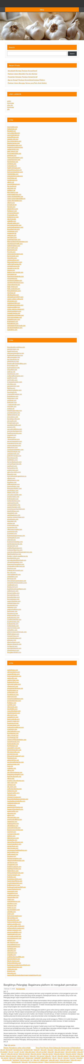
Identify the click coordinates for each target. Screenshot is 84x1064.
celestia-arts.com (12, 139)
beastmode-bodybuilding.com (16, 363)
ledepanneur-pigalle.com (15, 272)
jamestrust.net (11, 205)
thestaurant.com (12, 587)
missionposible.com (13, 307)
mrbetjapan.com (12, 231)
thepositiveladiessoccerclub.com (17, 799)
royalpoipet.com (12, 585)
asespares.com (12, 821)
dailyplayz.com (12, 607)
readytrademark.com (14, 934)
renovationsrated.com (14, 936)
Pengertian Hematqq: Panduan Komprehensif (22, 77)
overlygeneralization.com (15, 449)
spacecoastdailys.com (14, 932)
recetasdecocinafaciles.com (16, 801)
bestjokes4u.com (12, 396)
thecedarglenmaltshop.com (16, 347)
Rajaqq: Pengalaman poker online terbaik (17, 1048)
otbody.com (11, 202)
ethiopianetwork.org (13, 452)
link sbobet (3, 1052)
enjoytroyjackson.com (14, 844)
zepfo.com (10, 914)
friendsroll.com (12, 758)
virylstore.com (11, 164)
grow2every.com (12, 864)
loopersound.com (13, 723)
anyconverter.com (13, 213)
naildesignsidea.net (13, 803)
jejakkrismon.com (13, 217)
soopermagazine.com (14, 930)
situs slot (50, 1052)
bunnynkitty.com (12, 248)
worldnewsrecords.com (14, 544)
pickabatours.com (13, 361)
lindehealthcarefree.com (15, 355)
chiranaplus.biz (12, 278)
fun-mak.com (11, 572)
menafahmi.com (12, 893)
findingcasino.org (12, 499)
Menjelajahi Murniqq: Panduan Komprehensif (22, 71)
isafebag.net (11, 190)
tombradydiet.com (13, 744)
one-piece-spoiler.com (14, 495)
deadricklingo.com (13, 511)
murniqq (72, 1058)
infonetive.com (12, 258)
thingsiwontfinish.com (14, 652)
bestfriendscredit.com (14, 776)
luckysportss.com (12, 624)
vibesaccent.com (12, 686)
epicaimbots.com (12, 846)
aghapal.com (11, 785)
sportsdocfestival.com (14, 648)
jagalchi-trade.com (13, 721)
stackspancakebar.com (14, 280)
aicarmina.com (12, 696)
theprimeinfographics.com (15, 564)
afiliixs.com (10, 815)
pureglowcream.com (13, 239)
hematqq (79, 1058)
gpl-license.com (12, 862)
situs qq (3, 1054)
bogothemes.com (13, 733)
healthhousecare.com (14, 866)
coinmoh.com (11, 832)
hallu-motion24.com (13, 289)
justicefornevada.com (14, 456)
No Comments (20, 989)
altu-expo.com (11, 787)
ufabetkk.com (11, 221)
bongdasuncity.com (13, 419)
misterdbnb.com (12, 576)
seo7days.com (12, 237)
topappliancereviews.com (15, 315)
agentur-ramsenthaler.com (15, 517)
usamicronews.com (13, 628)
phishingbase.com (13, 634)
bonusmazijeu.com (13, 593)
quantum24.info (12, 531)
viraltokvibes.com (12, 174)
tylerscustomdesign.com (15, 157)
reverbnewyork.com (13, 713)
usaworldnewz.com (13, 674)
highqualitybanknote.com (15, 873)
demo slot (12, 1058)
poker (9, 101)
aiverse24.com (12, 953)
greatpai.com (11, 805)
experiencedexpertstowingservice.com (19, 552)
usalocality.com (12, 678)
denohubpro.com (12, 490)
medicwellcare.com (13, 538)
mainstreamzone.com (14, 443)
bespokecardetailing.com (15, 774)
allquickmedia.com (13, 223)
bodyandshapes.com (14, 963)
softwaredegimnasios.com (15, 928)
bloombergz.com (12, 192)
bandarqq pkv (18, 1050)
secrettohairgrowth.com (15, 243)
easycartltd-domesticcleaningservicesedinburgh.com (24, 975)
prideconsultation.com (14, 390)
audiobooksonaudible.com (15, 957)
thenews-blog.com (13, 920)
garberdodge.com (13, 149)
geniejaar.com (11, 400)
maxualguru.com (12, 417)
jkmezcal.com (11, 579)
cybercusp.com (12, 969)
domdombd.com (12, 605)
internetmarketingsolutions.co (16, 476)
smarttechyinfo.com (13, 413)
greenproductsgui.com (14, 431)
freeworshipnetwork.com (15, 809)
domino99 (9, 1050)
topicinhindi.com (12, 351)
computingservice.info (14, 464)
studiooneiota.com (13, 497)
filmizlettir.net (11, 131)
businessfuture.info (13, 368)
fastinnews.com (12, 611)
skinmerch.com (12, 715)
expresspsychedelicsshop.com (17, 850)
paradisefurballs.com (14, 425)
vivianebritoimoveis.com (15, 176)
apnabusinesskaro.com (14, 327)
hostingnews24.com (13, 875)
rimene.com (11, 270)
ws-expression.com (13, 910)
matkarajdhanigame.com (15, 376)
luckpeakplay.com (13, 626)
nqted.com (10, 899)
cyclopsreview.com (13, 834)
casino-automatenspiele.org (16, 198)
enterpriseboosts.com (14, 194)
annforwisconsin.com (14, 701)
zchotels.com (11, 912)
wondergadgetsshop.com (15, 762)
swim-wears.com (12, 151)
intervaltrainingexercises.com (16, 581)
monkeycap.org (12, 180)
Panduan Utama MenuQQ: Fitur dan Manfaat (22, 74)
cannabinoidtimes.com (14, 429)
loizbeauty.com (12, 211)
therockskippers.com (14, 291)
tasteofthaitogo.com (13, 246)
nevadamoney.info (13, 268)
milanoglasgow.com (13, 284)
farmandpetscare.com (14, 462)
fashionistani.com (13, 852)
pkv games (11, 1045)
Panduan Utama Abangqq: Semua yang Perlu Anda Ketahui (27, 83)
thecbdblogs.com (12, 323)
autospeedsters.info (13, 505)
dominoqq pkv (7, 1060)
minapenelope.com (13, 725)
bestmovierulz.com (13, 719)
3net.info (10, 766)
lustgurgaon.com (12, 398)
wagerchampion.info (13, 507)
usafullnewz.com (12, 670)
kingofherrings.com (13, 229)
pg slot (22, 1052)
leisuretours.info (12, 458)
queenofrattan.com (13, 486)
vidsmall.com (11, 540)
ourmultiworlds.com (13, 133)
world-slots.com (12, 380)
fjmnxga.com (11, 252)
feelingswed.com (12, 854)
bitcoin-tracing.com (13, 961)
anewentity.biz (11, 233)
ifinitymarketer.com (13, 615)
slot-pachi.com (12, 421)
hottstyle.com (11, 877)
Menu (42, 9)
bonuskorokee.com (13, 597)
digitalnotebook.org (13, 415)
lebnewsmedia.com (13, 752)
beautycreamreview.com (15, 830)
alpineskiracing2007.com (15, 297)
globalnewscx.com (13, 480)
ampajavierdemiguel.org (15, 688)
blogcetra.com (11, 474)
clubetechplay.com (13, 603)
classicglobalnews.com (14, 967)
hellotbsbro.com (12, 460)
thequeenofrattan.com (14, 488)
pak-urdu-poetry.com (14, 472)
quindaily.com (11, 948)
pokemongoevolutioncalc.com (17, 632)
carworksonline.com (13, 159)
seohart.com (11, 940)
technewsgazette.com (14, 225)
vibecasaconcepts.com (14, 529)
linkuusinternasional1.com (15, 756)
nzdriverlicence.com (13, 901)
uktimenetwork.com (13, 672)
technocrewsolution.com (15, 172)
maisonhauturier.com (14, 889)
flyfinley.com (11, 388)
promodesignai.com (13, 944)
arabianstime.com (13, 823)
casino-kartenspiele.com (15, 196)
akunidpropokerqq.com (14, 772)
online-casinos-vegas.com (15, 309)
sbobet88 (37, 1058)
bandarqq (16, 1060)
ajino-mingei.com (12, 735)
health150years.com (13, 168)
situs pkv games (59, 1050)
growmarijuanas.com (14, 445)
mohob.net (10, 408)
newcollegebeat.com (14, 711)
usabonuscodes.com (14, 924)
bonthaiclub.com (12, 746)
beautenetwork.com (13, 959)
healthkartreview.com (14, 869)
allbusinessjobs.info (13, 357)
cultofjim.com (11, 705)
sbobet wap (20, 1058)
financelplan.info (12, 365)
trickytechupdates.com (14, 317)
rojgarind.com (11, 435)
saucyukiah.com (12, 127)
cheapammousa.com (14, 797)
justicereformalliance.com (15, 727)
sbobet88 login (46, 1058)
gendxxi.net (11, 523)
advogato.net (11, 188)
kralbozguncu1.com (13, 885)
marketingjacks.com (13, 313)
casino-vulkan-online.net (15, 299)
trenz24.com (11, 207)
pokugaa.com (11, 640)
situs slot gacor (30, 1052)
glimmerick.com (12, 707)
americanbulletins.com (14, 819)
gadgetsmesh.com (13, 454)
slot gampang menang (36, 1062)
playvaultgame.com (13, 642)
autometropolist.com (13, 828)
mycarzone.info (12, 527)
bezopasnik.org (12, 250)
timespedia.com (12, 215)
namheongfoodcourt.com (15, 282)
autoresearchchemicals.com (16, 325)
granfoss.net (11, 293)
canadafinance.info (13, 266)
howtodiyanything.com (14, 879)
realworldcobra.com (13, 501)
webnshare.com (12, 447)
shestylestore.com (13, 650)
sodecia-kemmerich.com (15, 570)
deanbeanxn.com (13, 374)
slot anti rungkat (41, 1052)
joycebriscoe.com (13, 694)
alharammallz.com (13, 817)
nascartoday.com (12, 897)
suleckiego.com (12, 330)
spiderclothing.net (13, 760)
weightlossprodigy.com (14, 411)
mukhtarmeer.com (13, 895)
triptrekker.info (11, 521)
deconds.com (11, 973)
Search (12, 47)
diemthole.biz (11, 219)
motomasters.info (13, 525)
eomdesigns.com (12, 519)
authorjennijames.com (14, 789)
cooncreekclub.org (13, 135)
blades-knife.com (12, 492)
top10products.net (13, 359)
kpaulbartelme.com (13, 558)
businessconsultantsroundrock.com (18, 965)
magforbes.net (12, 178)
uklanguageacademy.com (15, 353)
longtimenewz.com (13, 622)
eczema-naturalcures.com (15, 780)
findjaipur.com (11, 703)
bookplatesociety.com (14, 750)
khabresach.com (12, 321)
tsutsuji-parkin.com (13, 793)
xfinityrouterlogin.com (14, 311)
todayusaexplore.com (14, 676)
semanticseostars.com (14, 441)
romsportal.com (12, 646)
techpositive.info (12, 468)
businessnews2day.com (15, 542)
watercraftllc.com (12, 811)
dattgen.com (11, 836)
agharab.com (11, 795)
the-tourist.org (11, 186)
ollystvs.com (11, 478)
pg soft (16, 1052)
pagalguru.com (12, 903)
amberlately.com (12, 692)
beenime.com (11, 568)
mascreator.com (12, 891)
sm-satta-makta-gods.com (15, 926)
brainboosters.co (12, 690)
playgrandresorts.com (14, 644)
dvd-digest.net (11, 274)
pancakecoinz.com (13, 386)
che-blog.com (11, 384)
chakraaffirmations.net (14, 394)
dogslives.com (11, 482)
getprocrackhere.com (14, 609)
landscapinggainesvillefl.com (16, 887)
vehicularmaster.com (14, 684)
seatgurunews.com (13, 764)
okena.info (10, 770)
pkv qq (2, 1050)
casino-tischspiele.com (14, 200)
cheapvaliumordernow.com (16, 566)
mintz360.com (11, 406)
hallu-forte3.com (12, 286)
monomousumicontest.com (16, 509)
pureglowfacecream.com (15, 227)
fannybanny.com (12, 613)
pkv (8, 109)
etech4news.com (12, 848)
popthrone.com (12, 378)
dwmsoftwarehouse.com (15, 842)
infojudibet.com (12, 370)
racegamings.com (13, 636)
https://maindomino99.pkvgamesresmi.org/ (58, 1062)
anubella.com (11, 955)
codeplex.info (11, 768)
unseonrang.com (12, 470)
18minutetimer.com (13, 439)
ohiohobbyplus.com (13, 731)
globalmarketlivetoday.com (15, 860)
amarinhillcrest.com (13, 184)
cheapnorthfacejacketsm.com (16, 739)
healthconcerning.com (14, 433)
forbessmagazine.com (14, 858)
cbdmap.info (11, 372)
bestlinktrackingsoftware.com (16, 589)
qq (31, 1060)
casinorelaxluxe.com (13, 601)
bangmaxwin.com (13, 256)
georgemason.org (13, 349)
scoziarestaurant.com (14, 938)
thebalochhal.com (13, 682)
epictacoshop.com (13, 260)
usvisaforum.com (12, 717)
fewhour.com (11, 437)
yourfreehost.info (12, 737)
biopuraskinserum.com (14, 262)
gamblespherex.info (13, 515)
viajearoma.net (12, 791)
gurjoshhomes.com (13, 742)
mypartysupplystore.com (15, 698)
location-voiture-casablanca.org (17, 556)
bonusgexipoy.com (13, 599)
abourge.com (11, 813)
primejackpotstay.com (14, 638)
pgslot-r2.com (11, 907)
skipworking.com (12, 209)
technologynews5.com (14, 916)
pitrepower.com (12, 301)
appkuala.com (11, 235)
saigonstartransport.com (15, 254)
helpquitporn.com (13, 871)
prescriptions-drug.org (14, 170)
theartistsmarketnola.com (15, 276)
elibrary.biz (10, 778)
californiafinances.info (14, 264)
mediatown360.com (13, 303)
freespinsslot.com (13, 423)
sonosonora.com (12, 754)
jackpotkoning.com (13, 617)
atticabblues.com (12, 826)
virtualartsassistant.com (15, 562)
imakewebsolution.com (14, 382)
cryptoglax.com (12, 729)
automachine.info (12, 503)
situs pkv (10, 105)
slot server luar (78, 1050)
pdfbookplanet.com (13, 484)
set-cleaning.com (12, 942)
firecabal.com (11, 856)
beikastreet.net (12, 129)
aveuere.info (11, 427)
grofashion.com (12, 630)
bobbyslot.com (12, 402)
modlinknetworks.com (14, 620)
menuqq (66, 1058)
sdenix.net (10, 182)
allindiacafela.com (13, 295)
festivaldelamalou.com (14, 145)
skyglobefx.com (12, 513)
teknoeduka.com (12, 918)
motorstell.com (12, 166)
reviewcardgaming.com (14, 550)
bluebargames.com (13, 143)
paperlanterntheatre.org (15, 807)
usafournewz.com (13, 680)
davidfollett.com (12, 709)
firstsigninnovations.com (15, 147)
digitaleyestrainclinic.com (15, 305)
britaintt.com (11, 971)
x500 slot (69, 1050)
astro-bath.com (12, 782)
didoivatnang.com (13, 838)
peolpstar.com (11, 155)
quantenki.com (12, 533)
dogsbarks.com (12, 840)
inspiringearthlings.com (14, 881)
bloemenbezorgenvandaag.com (17, 241)
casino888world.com (14, 574)
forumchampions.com (14, 141)
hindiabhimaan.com (13, 319)
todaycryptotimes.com (14, 922)
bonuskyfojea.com (13, 595)
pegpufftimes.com (13, 137)
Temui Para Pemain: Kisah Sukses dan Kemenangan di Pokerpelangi (58, 1048)
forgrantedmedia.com (14, 153)
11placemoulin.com (13, 404)
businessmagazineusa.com (16, 536)
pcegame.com (11, 905)
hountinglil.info (12, 392)
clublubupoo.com (12, 591)
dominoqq (10, 103)
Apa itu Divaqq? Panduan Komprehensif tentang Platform (26, 80)
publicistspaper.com (13, 946)
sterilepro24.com (12, 546)
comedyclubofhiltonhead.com (16, 560)
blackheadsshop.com (14, 554)
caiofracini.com (12, 466)
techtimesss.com (12, 162)
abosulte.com (11, 950)
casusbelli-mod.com (13, 748)
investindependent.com (14, 883)
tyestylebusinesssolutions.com (17, 583)
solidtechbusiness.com (14, 548)
